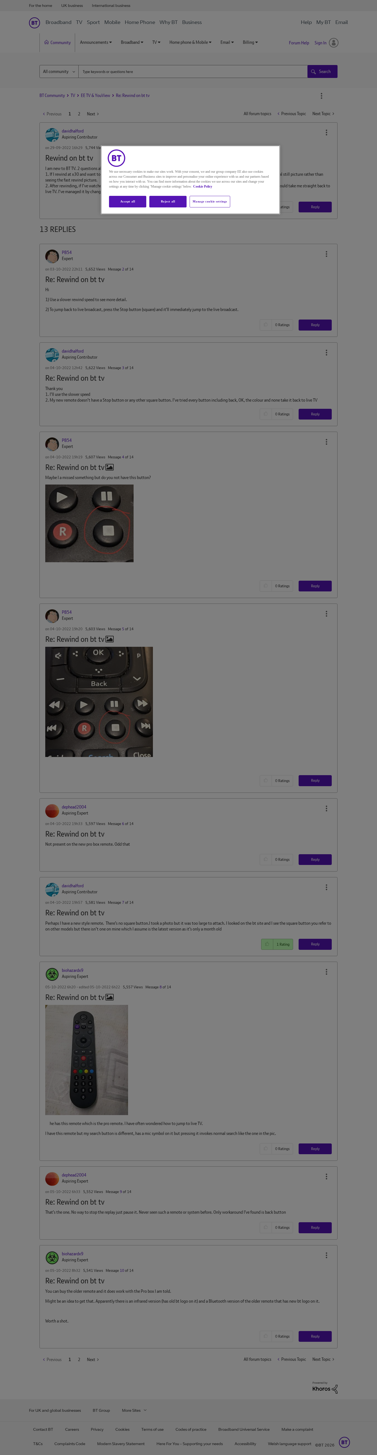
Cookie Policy (202, 186)
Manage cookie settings (210, 201)
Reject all (168, 201)
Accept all (127, 201)
